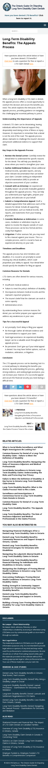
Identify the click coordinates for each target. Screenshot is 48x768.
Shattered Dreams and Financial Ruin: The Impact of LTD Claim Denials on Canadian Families (23, 723)
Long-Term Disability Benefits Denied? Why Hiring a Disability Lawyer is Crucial (24, 680)
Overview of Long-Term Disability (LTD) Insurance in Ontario (23, 748)
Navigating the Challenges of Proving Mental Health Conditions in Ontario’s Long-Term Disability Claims (24, 570)
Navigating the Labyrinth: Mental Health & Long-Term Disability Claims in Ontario (22, 555)
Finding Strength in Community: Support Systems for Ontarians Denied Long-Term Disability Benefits (22, 587)
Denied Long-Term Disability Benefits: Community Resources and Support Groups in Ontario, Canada (23, 539)
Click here (8, 61)
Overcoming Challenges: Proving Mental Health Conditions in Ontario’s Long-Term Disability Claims (22, 579)
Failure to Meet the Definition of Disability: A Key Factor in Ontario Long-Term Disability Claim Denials (23, 481)
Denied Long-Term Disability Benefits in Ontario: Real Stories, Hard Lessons (23, 674)
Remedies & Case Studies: (15, 667)
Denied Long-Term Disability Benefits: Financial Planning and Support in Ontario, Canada (22, 596)
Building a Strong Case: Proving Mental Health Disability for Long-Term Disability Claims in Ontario (24, 604)
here (31, 64)
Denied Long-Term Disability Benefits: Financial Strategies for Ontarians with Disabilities (21, 547)
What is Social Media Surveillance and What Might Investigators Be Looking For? (23, 448)
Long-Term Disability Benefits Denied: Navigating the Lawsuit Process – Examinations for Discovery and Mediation (23, 708)
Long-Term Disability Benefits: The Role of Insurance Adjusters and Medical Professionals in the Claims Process (22, 516)
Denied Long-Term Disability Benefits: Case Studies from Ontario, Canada (24, 701)
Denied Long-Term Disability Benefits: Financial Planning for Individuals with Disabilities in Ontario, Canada (20, 562)
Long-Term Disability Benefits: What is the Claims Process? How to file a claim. (22, 488)
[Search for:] (24, 31)
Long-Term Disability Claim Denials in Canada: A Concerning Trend (22, 735)
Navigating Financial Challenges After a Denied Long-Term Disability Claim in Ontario (23, 532)
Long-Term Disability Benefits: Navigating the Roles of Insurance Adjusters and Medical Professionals (24, 464)
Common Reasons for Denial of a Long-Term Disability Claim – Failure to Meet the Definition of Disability (23, 455)
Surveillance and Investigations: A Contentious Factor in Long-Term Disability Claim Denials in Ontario (22, 495)
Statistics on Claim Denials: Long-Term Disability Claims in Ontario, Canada (23, 742)
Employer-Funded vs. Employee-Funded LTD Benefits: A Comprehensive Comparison (21, 754)
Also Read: (8, 716)
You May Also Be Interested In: (20, 524)
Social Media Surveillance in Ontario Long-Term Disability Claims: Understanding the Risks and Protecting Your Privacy (22, 472)
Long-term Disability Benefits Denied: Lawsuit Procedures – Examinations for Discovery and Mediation (21, 687)
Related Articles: (12, 441)
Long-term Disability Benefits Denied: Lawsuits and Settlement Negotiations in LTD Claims (24, 694)
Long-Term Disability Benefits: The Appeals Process (23, 509)
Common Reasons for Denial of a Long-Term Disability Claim (23, 503)
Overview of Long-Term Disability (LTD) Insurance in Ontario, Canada (23, 729)
